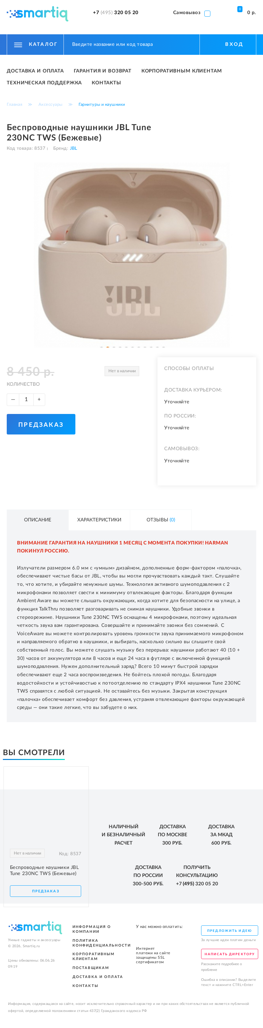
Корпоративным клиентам (181, 71)
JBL (72, 148)
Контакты (106, 82)
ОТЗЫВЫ (161, 520)
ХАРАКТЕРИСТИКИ (99, 520)
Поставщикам (90, 968)
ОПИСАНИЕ (37, 520)
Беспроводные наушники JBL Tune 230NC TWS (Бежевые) (44, 870)
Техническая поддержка (44, 82)
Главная (14, 104)
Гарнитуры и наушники (102, 104)
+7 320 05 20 (116, 13)
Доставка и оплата (35, 71)
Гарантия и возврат (103, 71)
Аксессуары (50, 104)
